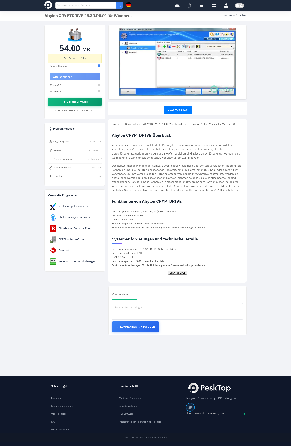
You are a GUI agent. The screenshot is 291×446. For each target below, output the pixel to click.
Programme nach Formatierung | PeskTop (140, 422)
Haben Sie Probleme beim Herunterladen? (75, 110)
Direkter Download (77, 102)
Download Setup (178, 109)
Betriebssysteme (128, 406)
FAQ (53, 422)
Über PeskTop (58, 414)
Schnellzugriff (60, 386)
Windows (229, 15)
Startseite (56, 398)
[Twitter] (190, 407)
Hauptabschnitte (129, 386)
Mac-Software (126, 414)
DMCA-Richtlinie (60, 430)
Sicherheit (241, 15)
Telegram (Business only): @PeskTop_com (211, 398)
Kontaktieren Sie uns (62, 406)
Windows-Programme (130, 398)
